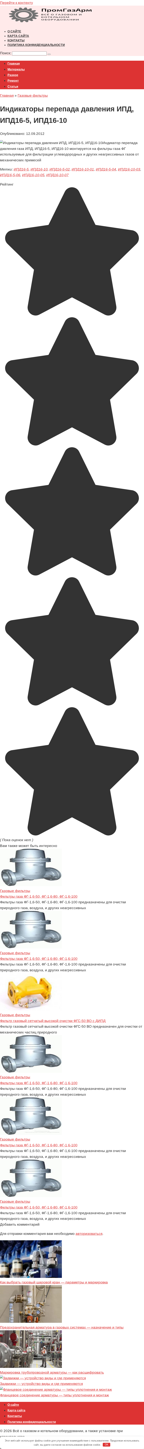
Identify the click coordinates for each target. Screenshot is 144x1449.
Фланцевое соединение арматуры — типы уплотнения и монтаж (54, 1395)
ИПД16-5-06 (10, 175)
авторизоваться (89, 1234)
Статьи (13, 86)
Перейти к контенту (16, 3)
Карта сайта (18, 36)
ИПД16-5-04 (106, 169)
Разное (13, 75)
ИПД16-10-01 (83, 169)
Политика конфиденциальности (36, 45)
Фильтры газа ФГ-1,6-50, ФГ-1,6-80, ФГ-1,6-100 (38, 896)
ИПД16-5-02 (60, 169)
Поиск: (6, 53)
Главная (14, 63)
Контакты (16, 40)
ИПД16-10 (39, 169)
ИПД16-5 (21, 169)
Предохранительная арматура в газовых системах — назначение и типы (62, 1327)
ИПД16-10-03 (129, 169)
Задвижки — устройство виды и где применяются (41, 1384)
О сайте (14, 31)
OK (106, 1444)
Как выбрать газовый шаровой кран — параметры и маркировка (54, 1282)
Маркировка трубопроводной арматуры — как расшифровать (52, 1372)
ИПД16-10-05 (33, 175)
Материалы (16, 69)
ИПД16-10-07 (57, 175)
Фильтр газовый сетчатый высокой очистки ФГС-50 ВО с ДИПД (53, 1021)
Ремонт (13, 80)
